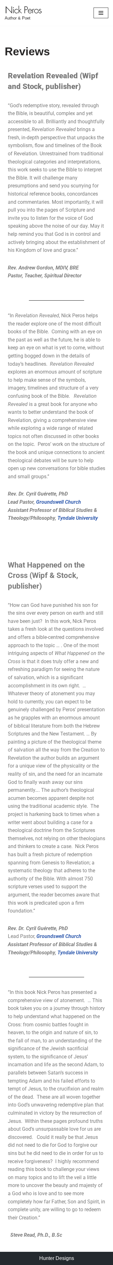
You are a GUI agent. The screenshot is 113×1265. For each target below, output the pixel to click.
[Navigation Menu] (101, 13)
